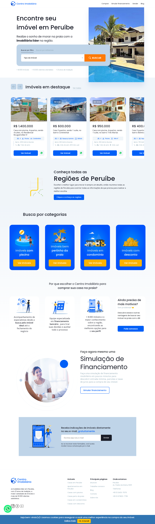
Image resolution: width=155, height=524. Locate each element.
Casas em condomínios (77, 500)
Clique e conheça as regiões (69, 197)
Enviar (106, 437)
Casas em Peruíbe (75, 483)
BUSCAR (96, 57)
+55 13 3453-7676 (120, 492)
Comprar (105, 3)
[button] (13, 109)
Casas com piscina (75, 492)
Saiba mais (70, 520)
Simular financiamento (120, 3)
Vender (135, 3)
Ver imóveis (24, 263)
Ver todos (77, 88)
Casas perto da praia (76, 496)
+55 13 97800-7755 (120, 496)
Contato (93, 494)
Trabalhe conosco (97, 486)
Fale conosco (131, 328)
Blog (142, 3)
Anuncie (93, 483)
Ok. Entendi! (84, 521)
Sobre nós (94, 497)
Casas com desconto (76, 504)
